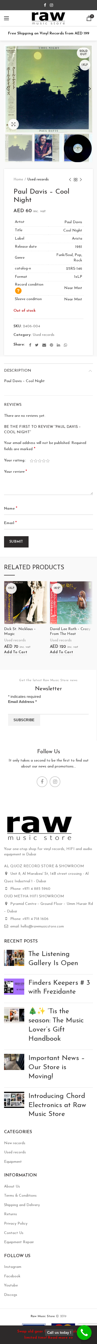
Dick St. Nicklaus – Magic (20, 631)
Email (10, 523)
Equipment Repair (19, 1242)
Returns (10, 1214)
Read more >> (60, 1338)
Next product (81, 179)
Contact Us (13, 1233)
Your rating (14, 460)
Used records (38, 179)
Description (17, 371)
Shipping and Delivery (22, 1205)
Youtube (11, 1285)
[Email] (44, 345)
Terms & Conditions (20, 1196)
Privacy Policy (15, 1224)
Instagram (12, 1267)
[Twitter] (36, 345)
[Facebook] (45, 5)
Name (10, 508)
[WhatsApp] (65, 345)
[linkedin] (58, 345)
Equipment (13, 1162)
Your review (15, 472)
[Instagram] (51, 5)
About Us (12, 1187)
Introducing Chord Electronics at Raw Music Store (57, 1105)
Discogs (10, 1295)
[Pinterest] (51, 345)
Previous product (70, 179)
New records (14, 1143)
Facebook (12, 1276)
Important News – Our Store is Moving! (56, 1067)
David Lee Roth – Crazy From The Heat (70, 631)
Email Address (22, 701)
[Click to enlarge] (13, 124)
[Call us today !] (84, 1332)
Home (18, 179)
